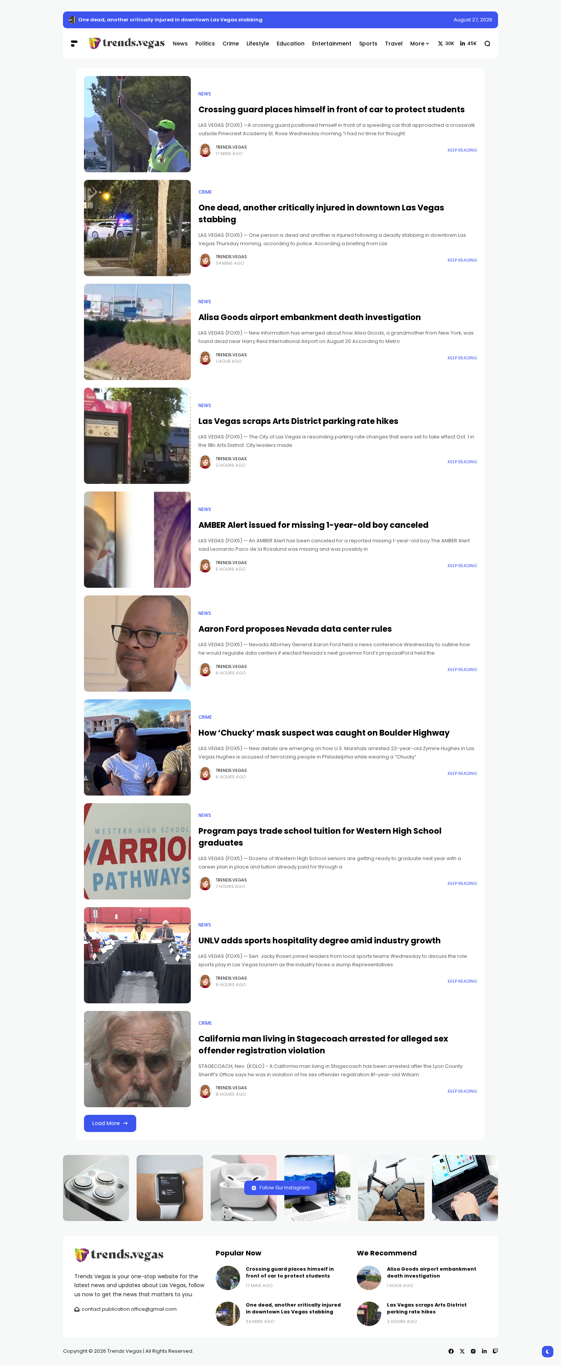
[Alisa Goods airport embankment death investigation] (137, 332)
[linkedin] (484, 1351)
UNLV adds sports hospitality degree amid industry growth (319, 940)
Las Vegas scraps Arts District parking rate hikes (298, 421)
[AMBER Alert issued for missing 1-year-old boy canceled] (137, 540)
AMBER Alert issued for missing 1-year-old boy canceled (313, 524)
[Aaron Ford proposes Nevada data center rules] (137, 643)
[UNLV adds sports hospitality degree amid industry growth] (137, 955)
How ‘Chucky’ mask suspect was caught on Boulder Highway (324, 732)
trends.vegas (231, 147)
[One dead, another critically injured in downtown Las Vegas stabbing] (137, 228)
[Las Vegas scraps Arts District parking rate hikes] (137, 436)
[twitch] (495, 1351)
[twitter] (462, 1351)
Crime (205, 192)
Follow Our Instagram (285, 1187)
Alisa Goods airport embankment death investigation (309, 317)
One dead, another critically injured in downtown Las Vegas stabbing (293, 1308)
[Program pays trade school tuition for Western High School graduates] (137, 851)
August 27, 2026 (473, 19)
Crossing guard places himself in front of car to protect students (164, 19)
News (204, 94)
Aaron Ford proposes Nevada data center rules (295, 628)
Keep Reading (462, 150)
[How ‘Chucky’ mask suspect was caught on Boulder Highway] (137, 747)
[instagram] (473, 1351)
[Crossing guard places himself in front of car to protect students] (72, 20)
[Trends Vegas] (125, 43)
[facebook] (451, 1351)
